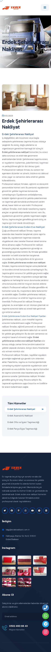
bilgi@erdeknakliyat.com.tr (18, 529)
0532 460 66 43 (18, 626)
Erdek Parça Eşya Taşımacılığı (22, 428)
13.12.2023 (8, 116)
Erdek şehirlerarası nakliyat (15, 152)
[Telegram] (45, 624)
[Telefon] (45, 607)
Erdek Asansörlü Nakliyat (20, 415)
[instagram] (45, 632)
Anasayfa (7, 33)
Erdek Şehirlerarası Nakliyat (21, 409)
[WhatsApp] (45, 615)
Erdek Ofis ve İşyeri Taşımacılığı (23, 422)
